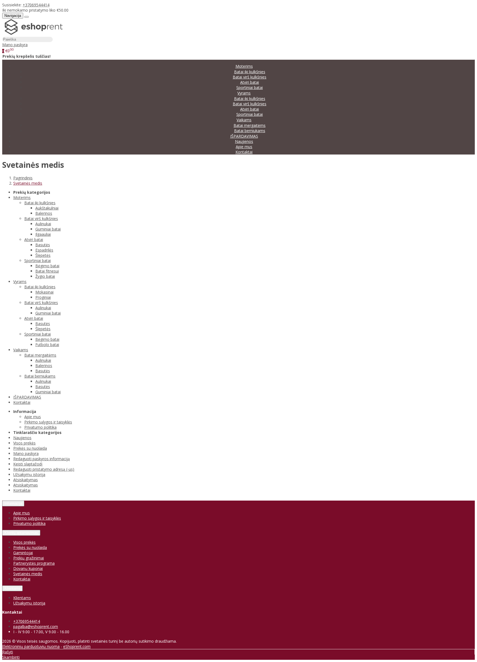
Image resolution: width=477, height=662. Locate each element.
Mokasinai (44, 292)
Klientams (12, 588)
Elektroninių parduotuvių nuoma (31, 646)
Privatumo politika (40, 427)
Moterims (22, 197)
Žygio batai (45, 276)
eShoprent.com (77, 646)
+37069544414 (36, 4)
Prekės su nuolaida (30, 448)
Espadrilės (44, 250)
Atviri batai (249, 82)
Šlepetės (43, 255)
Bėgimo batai (47, 265)
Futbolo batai (47, 344)
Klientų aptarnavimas (21, 533)
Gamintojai (23, 552)
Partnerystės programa (34, 563)
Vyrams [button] (244, 93)
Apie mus (244, 146)
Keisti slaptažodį (28, 464)
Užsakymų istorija (29, 474)
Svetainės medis (27, 573)
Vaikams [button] (244, 119)
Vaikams (20, 349)
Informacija (13, 503)
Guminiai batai (48, 229)
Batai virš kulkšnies (249, 77)
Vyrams (19, 281)
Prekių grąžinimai (28, 558)
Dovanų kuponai (28, 568)
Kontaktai (244, 152)
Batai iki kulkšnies (249, 71)
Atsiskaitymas (25, 479)
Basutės (42, 244)
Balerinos (43, 213)
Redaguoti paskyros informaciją (41, 458)
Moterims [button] (244, 66)
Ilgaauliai (43, 234)
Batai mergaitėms (250, 125)
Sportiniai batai (249, 87)
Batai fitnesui (47, 271)
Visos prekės (24, 443)
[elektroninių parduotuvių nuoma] (33, 33)
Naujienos (244, 141)
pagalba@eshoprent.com (35, 626)
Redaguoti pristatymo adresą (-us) (43, 469)
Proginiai (43, 297)
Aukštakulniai (47, 208)
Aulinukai (43, 223)
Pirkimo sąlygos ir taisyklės (48, 422)
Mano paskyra (26, 453)
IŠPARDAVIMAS (244, 136)
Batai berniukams (249, 130)
